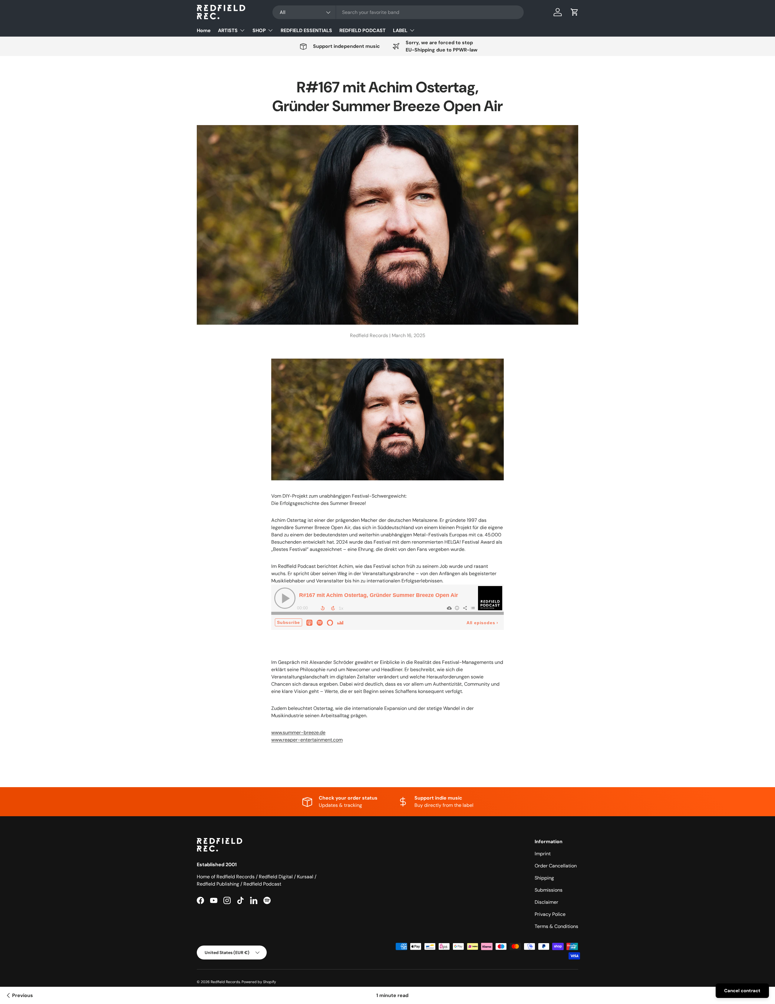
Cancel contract (742, 991)
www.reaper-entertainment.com (307, 740)
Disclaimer (546, 902)
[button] (574, 12)
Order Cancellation (556, 866)
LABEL (400, 30)
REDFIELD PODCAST (362, 30)
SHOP (259, 30)
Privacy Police (550, 914)
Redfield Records (225, 981)
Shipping (544, 878)
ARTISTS (228, 30)
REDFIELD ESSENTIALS (306, 30)
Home (204, 30)
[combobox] (398, 12)
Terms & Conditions (556, 926)
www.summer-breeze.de (298, 732)
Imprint (543, 853)
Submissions (548, 890)
